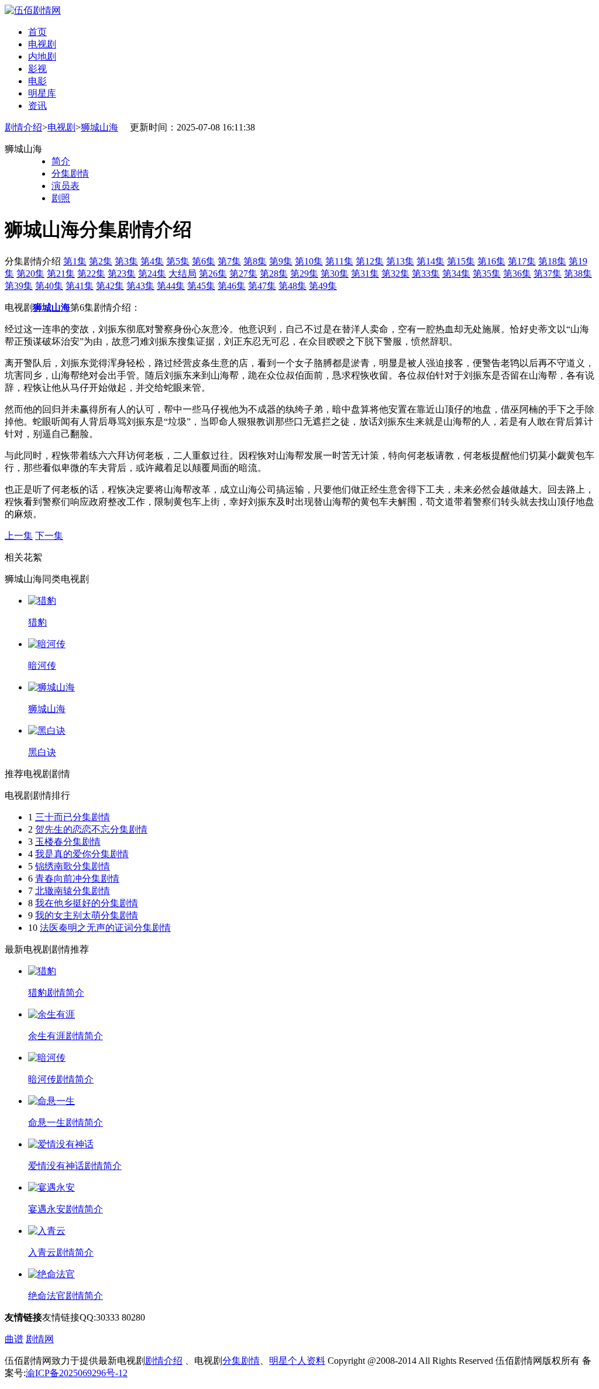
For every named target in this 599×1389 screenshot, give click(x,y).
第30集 (335, 274)
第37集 (547, 274)
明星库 (42, 93)
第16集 (491, 261)
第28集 (274, 274)
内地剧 (42, 56)
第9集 (280, 261)
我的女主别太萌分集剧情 (86, 915)
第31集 (365, 274)
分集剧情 (70, 173)
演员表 (65, 186)
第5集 (178, 261)
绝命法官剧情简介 (65, 1296)
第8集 (255, 261)
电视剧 (42, 44)
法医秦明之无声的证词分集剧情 (105, 928)
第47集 (262, 286)
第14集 (430, 261)
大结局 (182, 274)
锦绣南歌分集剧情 (72, 866)
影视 (37, 69)
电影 (37, 81)
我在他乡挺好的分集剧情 (86, 903)
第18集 (552, 261)
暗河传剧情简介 (61, 1079)
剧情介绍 (23, 127)
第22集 (91, 274)
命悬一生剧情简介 (65, 1122)
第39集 (19, 286)
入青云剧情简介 (61, 1252)
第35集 (487, 274)
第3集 (126, 261)
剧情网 (40, 1339)
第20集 (30, 274)
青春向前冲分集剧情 (77, 878)
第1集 (75, 261)
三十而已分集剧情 (72, 817)
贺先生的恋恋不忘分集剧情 (91, 829)
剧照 (60, 198)
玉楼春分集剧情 (68, 842)
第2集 (100, 261)
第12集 (370, 261)
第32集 (395, 274)
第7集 (229, 261)
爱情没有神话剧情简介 (75, 1166)
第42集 (110, 286)
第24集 (152, 274)
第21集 (61, 274)
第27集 (243, 274)
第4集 (152, 261)
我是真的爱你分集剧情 (82, 854)
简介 (60, 161)
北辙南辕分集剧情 (72, 891)
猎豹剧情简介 (56, 993)
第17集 (522, 261)
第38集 (578, 274)
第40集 (49, 286)
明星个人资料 (297, 1361)
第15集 (461, 261)
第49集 (323, 286)
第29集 (304, 274)
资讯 (37, 106)
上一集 (19, 536)
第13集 (400, 261)
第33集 (426, 274)
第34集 (456, 274)
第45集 (201, 286)
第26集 (213, 274)
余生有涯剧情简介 (65, 1036)
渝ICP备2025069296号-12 (77, 1373)
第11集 (339, 261)
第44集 (171, 286)
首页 (37, 32)
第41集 (80, 286)
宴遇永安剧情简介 (65, 1209)
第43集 (140, 286)
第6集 (203, 261)
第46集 (232, 286)
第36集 (517, 274)
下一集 (49, 536)
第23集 (122, 274)
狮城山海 (99, 127)
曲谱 (14, 1339)
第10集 (309, 261)
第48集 (292, 286)
